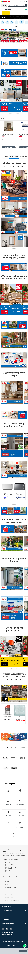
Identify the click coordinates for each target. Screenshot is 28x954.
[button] (18, 5)
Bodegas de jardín (9, 897)
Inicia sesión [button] (22, 1)
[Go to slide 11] (19, 113)
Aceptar (23, 951)
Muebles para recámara (10, 887)
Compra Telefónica (15, 13)
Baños (6, 884)
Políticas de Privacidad (7, 934)
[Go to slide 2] (9, 113)
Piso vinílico (8, 870)
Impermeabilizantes (9, 899)
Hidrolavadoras (8, 871)
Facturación (23, 13)
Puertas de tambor (9, 864)
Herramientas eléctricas (10, 886)
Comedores (7, 889)
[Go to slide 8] (16, 113)
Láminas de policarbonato (11, 867)
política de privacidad (11, 951)
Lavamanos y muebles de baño (12, 865)
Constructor (5, 13)
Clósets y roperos (9, 880)
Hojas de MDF (8, 868)
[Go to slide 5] (16, 668)
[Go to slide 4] (11, 113)
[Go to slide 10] (18, 113)
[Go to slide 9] (17, 113)
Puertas (7, 881)
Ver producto (8, 147)
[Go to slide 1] (8, 113)
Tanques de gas (8, 862)
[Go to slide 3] (10, 113)
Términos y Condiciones (7, 932)
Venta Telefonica (5, 936)
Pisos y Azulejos (8, 883)
